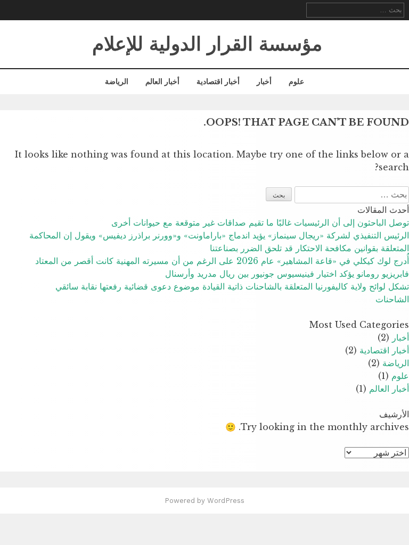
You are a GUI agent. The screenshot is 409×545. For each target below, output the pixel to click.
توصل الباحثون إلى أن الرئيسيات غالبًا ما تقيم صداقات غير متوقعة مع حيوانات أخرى (260, 222)
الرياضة (116, 81)
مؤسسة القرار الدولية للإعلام (207, 44)
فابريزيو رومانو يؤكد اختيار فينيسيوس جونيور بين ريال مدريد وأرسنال (287, 273)
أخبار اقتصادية (218, 81)
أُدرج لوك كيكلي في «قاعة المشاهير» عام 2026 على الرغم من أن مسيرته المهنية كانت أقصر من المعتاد (222, 260)
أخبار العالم (162, 81)
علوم (296, 81)
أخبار (264, 81)
